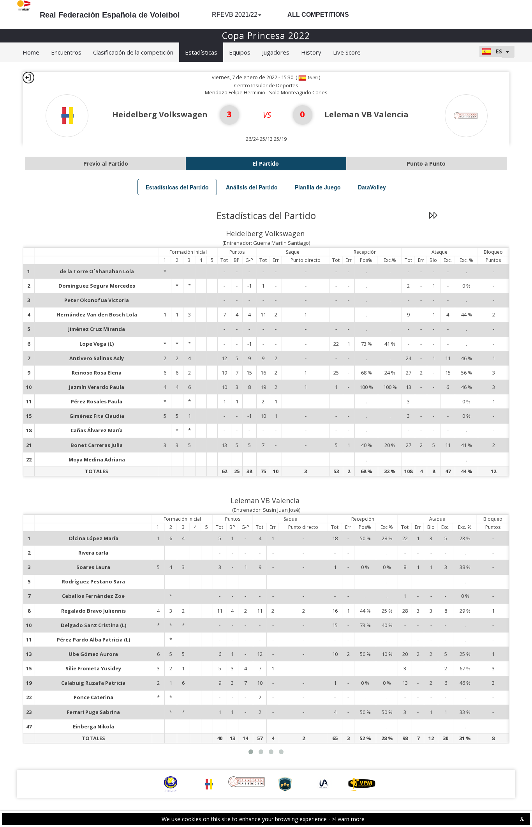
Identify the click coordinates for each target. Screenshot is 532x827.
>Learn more (348, 819)
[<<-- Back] (28, 77)
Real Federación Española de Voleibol (110, 15)
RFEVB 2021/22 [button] (234, 14)
